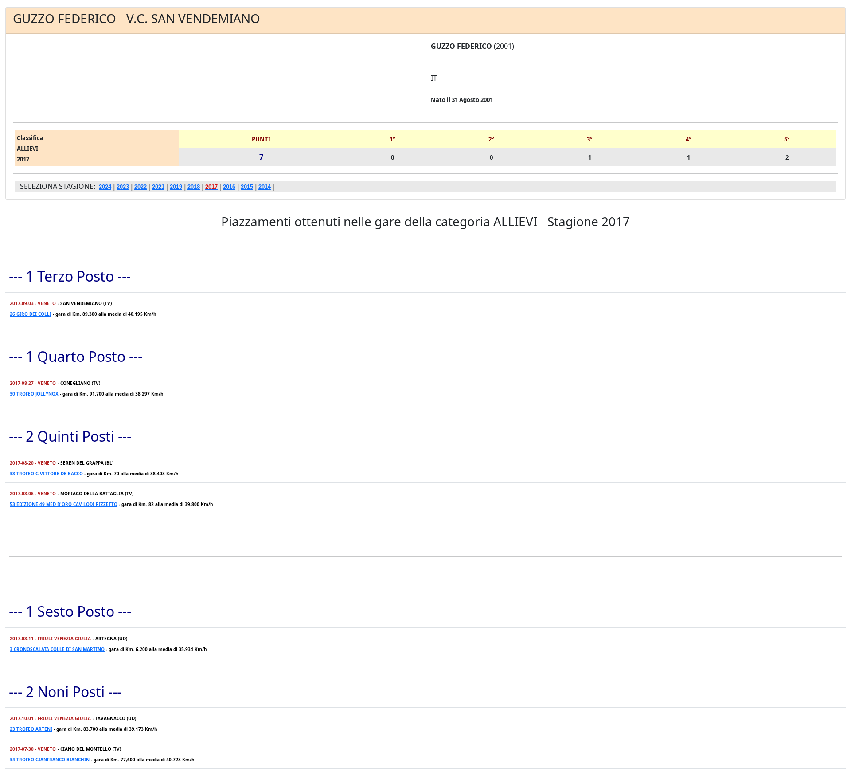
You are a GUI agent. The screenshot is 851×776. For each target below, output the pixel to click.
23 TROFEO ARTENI (31, 729)
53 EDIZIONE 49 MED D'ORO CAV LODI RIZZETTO (63, 504)
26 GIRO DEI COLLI (30, 314)
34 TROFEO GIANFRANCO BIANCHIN (50, 759)
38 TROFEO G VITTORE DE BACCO (46, 473)
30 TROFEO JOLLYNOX (34, 394)
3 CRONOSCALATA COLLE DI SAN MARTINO (57, 649)
